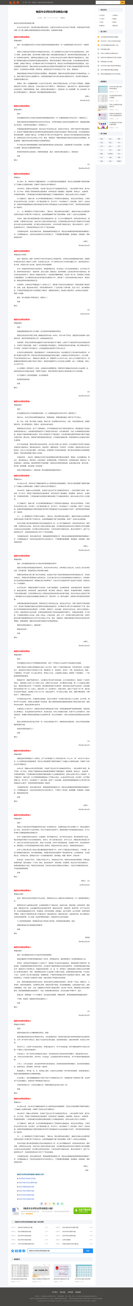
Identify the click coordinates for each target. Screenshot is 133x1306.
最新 (101, 153)
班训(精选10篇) (105, 49)
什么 (101, 157)
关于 (119, 146)
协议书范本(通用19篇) (26, 1191)
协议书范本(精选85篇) (26, 1195)
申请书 (114, 22)
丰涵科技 (93, 1301)
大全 (110, 150)
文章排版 (70, 1292)
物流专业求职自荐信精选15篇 (45, 2)
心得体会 (115, 15)
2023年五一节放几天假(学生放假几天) (112, 41)
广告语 (101, 22)
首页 (26, 2)
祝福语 (119, 161)
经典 (101, 161)
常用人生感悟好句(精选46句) (41, 1279)
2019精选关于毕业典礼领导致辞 (115, 123)
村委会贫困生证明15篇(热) (70, 1244)
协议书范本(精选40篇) (24, 1240)
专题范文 (34, 2)
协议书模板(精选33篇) (26, 1187)
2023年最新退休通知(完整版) (109, 70)
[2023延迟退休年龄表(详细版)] (20, 1270)
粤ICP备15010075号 (79, 1301)
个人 (101, 150)
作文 (110, 139)
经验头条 (115, 25)
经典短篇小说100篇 (106, 61)
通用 (119, 139)
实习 (119, 153)
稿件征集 (62, 1292)
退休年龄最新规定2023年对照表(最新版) (112, 74)
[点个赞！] (41, 1203)
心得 (101, 142)
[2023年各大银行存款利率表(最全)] (84, 1270)
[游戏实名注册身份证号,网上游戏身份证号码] (62, 1270)
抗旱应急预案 (66, 1240)
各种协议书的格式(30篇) (27, 1178)
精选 (101, 139)
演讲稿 (114, 19)
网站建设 (78, 1292)
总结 (119, 150)
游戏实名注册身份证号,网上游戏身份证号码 (62, 1279)
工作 (101, 146)
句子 (119, 142)
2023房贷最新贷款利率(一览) (109, 45)
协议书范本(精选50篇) (26, 1199)
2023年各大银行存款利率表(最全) (83, 1279)
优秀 (119, 157)
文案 (110, 157)
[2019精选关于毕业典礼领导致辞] (103, 125)
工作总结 (102, 15)
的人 (110, 146)
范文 (29, 2)
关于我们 (55, 1292)
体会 (110, 161)
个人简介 (102, 19)
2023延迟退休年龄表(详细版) (20, 1279)
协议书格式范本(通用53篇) (28, 1182)
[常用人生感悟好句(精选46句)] (41, 1270)
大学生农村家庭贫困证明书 (26, 1244)
